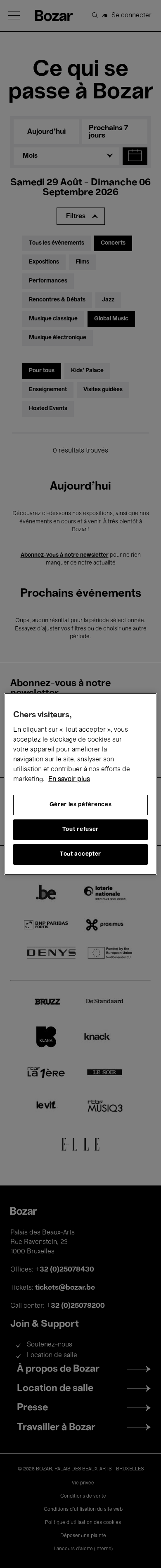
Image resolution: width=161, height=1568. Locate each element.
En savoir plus (69, 779)
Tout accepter (80, 854)
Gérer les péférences (81, 804)
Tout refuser (80, 829)
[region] (80, 784)
